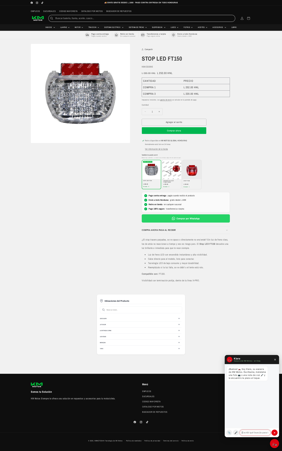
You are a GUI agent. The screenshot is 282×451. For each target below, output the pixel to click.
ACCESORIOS (218, 27)
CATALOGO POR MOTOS (153, 406)
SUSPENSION (157, 27)
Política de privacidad (152, 441)
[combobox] (145, 18)
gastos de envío (166, 100)
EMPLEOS (146, 391)
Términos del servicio (171, 441)
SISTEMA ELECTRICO (112, 27)
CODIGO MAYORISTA (151, 401)
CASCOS (49, 27)
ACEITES (201, 27)
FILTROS (187, 27)
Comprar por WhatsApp (188, 218)
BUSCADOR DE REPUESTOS (154, 412)
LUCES (173, 27)
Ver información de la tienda (156, 149)
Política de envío (188, 441)
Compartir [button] (149, 49)
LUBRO (234, 27)
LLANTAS (63, 27)
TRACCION (92, 27)
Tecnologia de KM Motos (114, 441)
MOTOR (77, 27)
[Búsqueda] (52, 18)
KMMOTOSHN (99, 441)
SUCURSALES (148, 396)
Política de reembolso (134, 441)
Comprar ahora (174, 130)
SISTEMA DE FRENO (136, 27)
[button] (186, 230)
